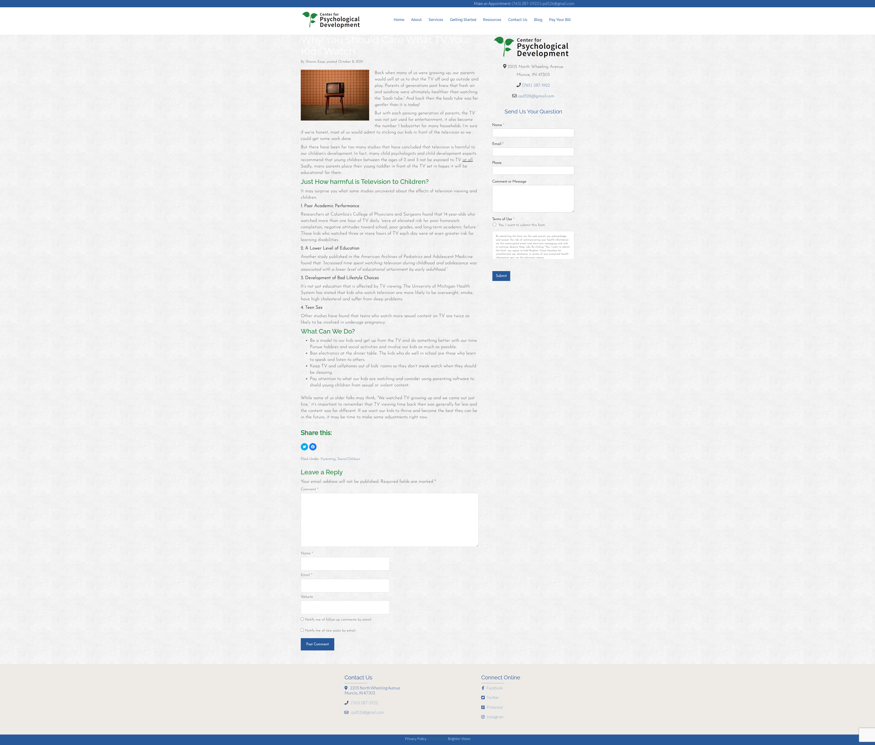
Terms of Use (503, 219)
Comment (309, 489)
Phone (497, 163)
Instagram (494, 716)
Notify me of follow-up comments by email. (338, 620)
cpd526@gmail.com (557, 3)
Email (306, 575)
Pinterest (494, 707)
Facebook (494, 688)
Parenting (328, 459)
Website (307, 597)
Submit (501, 276)
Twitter (492, 697)
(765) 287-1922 (525, 3)
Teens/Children (348, 459)
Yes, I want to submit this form (521, 225)
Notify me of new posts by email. (330, 630)
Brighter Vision (459, 738)
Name (307, 553)
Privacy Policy (416, 738)
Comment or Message (509, 181)
